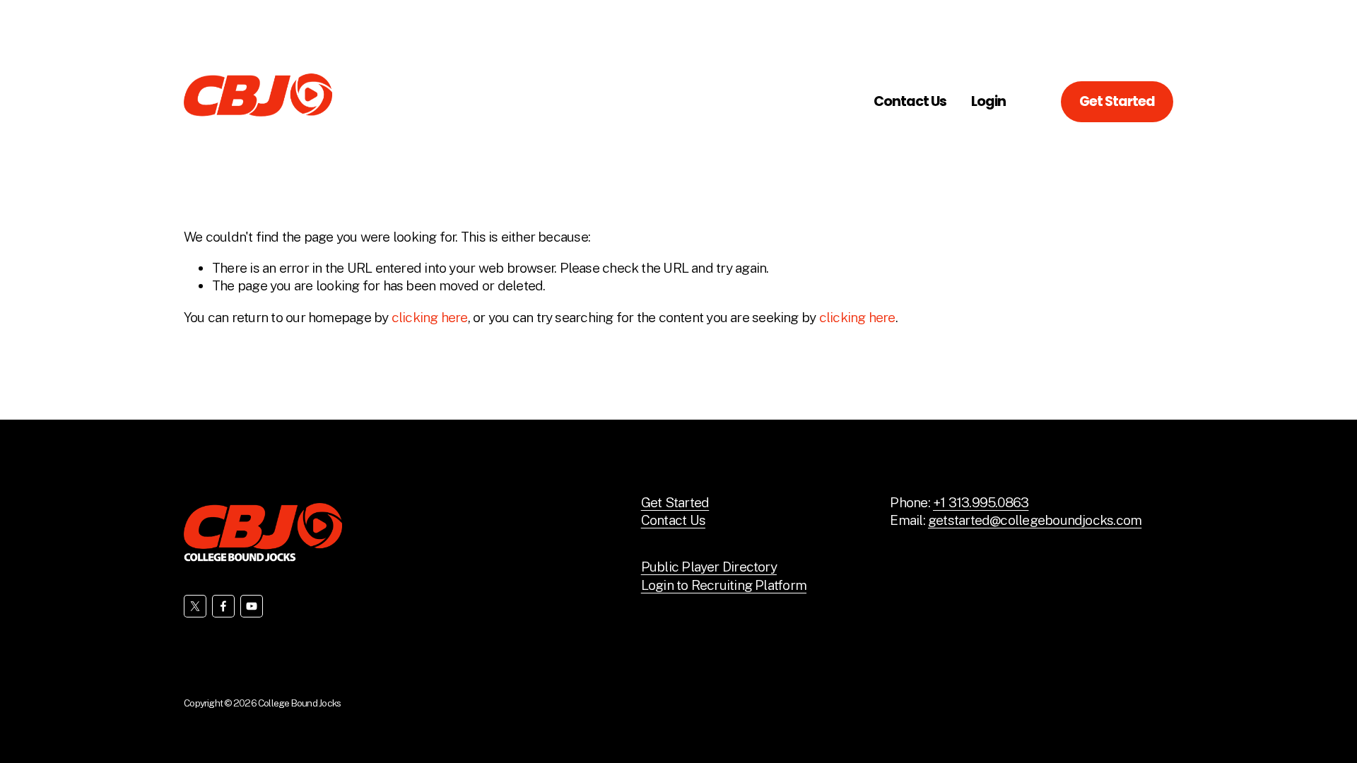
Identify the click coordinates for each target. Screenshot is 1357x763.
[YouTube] (251, 606)
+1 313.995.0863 (980, 502)
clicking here (430, 317)
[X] (195, 606)
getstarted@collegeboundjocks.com (1034, 520)
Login (988, 101)
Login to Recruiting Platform (723, 585)
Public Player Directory (709, 566)
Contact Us (910, 101)
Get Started (1117, 101)
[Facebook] (223, 606)
